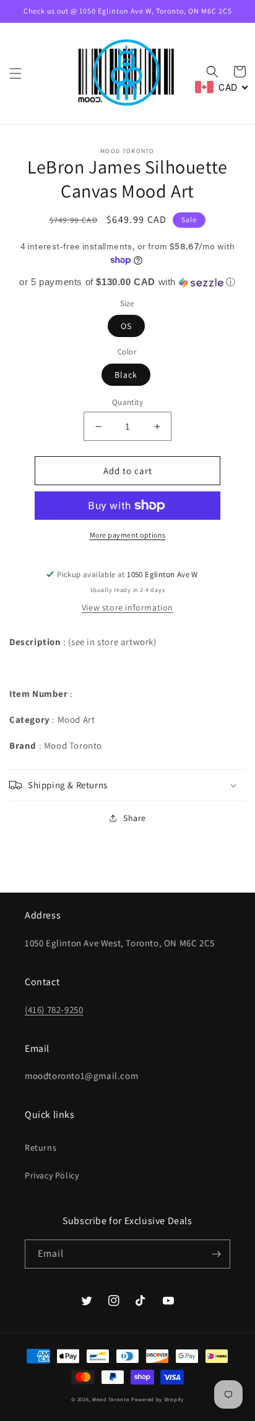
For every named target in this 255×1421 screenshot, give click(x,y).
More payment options (128, 535)
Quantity (127, 402)
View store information (127, 607)
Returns (40, 1147)
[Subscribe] (216, 1254)
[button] (15, 73)
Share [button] (134, 817)
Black (126, 374)
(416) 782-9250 (54, 1009)
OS (126, 325)
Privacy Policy (52, 1175)
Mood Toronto (110, 1399)
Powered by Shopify (157, 1399)
